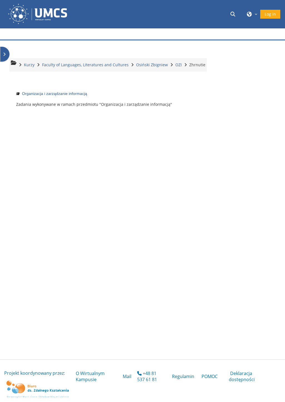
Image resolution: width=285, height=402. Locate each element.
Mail (127, 376)
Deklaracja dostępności (242, 376)
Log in (270, 14)
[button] (234, 14)
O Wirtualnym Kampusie (90, 376)
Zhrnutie (197, 64)
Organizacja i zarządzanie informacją (54, 93)
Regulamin (183, 376)
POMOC (210, 376)
